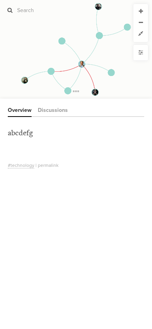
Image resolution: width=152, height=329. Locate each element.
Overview (20, 110)
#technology (21, 165)
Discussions (53, 110)
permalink (48, 165)
